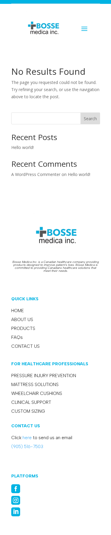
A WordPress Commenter (35, 174)
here (27, 437)
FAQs (17, 337)
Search (90, 118)
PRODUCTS (23, 328)
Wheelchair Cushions (36, 393)
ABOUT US (22, 319)
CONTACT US (25, 346)
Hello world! (22, 147)
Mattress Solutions (35, 384)
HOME (17, 310)
